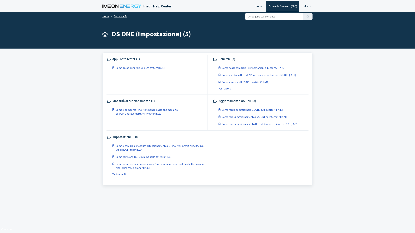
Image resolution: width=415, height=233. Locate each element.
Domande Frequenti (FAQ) (282, 6)
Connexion (7, 229)
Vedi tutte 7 (225, 88)
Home (258, 6)
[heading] (156, 59)
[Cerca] (308, 16)
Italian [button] (305, 6)
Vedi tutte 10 (119, 174)
